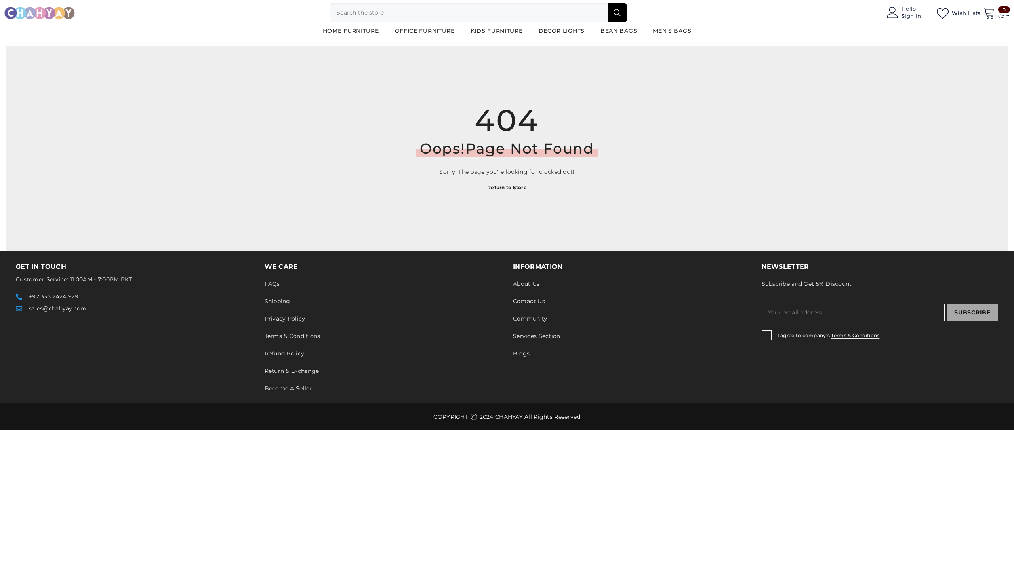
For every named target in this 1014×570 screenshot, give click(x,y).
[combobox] (469, 12)
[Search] (478, 12)
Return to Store (507, 187)
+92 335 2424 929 (53, 296)
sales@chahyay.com (58, 308)
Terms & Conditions (855, 335)
